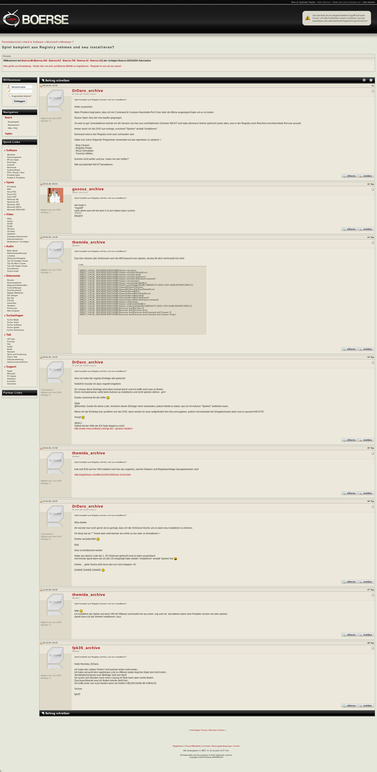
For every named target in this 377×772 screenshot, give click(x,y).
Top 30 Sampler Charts (17, 261)
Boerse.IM (27, 60)
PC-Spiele (11, 187)
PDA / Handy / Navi (15, 172)
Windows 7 (67, 42)
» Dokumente (12, 275)
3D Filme (11, 231)
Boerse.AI (82, 60)
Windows (11, 155)
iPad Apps (11, 162)
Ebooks (10, 280)
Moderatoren (13, 125)
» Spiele (9, 182)
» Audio (9, 246)
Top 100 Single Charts (17, 266)
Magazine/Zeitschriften (17, 285)
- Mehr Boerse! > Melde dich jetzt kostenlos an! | (345, 2)
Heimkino (11, 306)
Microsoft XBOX (14, 207)
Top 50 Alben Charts (16, 263)
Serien (10, 221)
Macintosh (11, 167)
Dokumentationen (15, 239)
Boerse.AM (40, 60)
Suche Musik (13, 320)
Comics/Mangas (14, 288)
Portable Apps (13, 175)
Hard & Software (33, 42)
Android (10, 165)
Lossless (11, 256)
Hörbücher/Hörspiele (16, 258)
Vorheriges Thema (198, 730)
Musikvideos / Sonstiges (18, 242)
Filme (9, 219)
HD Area (11, 229)
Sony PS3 (11, 194)
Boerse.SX (96, 60)
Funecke (11, 341)
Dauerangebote (14, 157)
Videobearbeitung (15, 359)
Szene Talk (12, 357)
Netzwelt (11, 352)
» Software (10, 150)
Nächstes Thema (216, 730)
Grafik (9, 347)
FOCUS (10, 300)
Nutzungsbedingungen (222, 746)
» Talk (7, 334)
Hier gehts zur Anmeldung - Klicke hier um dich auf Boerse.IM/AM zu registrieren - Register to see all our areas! (62, 66)
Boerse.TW (69, 60)
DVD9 (9, 226)
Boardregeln (13, 122)
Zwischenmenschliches (17, 362)
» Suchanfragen (13, 315)
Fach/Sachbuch (14, 290)
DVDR (10, 224)
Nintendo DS (13, 202)
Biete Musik (12, 251)
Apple (9, 371)
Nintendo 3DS (13, 204)
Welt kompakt (13, 311)
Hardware (11, 379)
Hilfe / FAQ (12, 128)
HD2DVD (11, 234)
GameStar (11, 303)
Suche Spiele (13, 327)
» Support (10, 366)
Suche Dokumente (15, 330)
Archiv (237, 746)
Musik (9, 349)
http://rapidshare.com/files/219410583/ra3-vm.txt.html (102, 474)
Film (9, 344)
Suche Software (14, 325)
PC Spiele (11, 376)
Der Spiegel (12, 295)
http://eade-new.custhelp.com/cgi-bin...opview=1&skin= (103, 428)
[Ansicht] (370, 81)
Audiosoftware (13, 170)
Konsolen (11, 381)
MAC (9, 189)
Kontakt (206, 746)
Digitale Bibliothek (15, 293)
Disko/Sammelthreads (17, 253)
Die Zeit (10, 298)
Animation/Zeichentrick (17, 236)
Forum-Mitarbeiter (193, 746)
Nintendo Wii (12, 199)
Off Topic (11, 339)
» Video (8, 214)
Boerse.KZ (55, 60)
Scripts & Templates (16, 178)
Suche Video (13, 322)
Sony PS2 (11, 192)
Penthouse (12, 308)
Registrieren (178, 746)
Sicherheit (11, 384)
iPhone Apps (13, 160)
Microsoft (52, 42)
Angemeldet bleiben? (21, 96)
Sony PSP (11, 197)
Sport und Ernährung (16, 354)
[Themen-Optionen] (364, 81)
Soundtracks (12, 268)
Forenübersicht (11, 42)
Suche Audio (13, 271)
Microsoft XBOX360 (16, 210)
